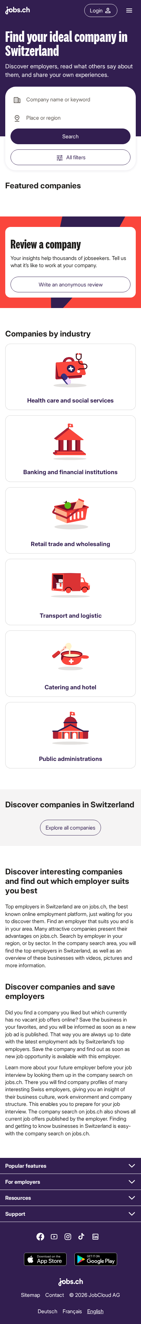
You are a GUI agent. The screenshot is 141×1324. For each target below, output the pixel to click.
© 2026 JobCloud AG (94, 1294)
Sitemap (30, 1294)
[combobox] (70, 100)
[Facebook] (40, 1236)
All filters (76, 157)
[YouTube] (54, 1236)
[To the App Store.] (45, 1259)
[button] (70, 1166)
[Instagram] (68, 1236)
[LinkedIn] (95, 1236)
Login (96, 10)
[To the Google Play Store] (95, 1259)
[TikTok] (81, 1236)
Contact (54, 1294)
